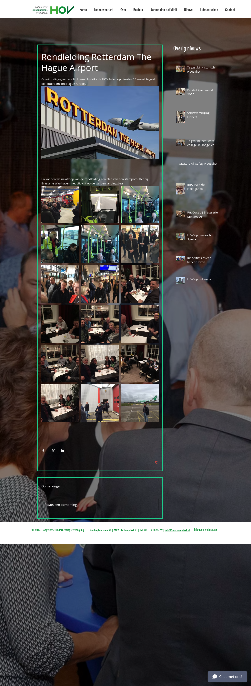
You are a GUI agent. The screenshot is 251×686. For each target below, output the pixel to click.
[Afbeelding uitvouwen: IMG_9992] (100, 284)
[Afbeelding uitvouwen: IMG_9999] (60, 204)
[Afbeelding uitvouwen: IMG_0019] (100, 324)
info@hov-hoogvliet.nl (177, 530)
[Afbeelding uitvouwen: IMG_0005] (100, 403)
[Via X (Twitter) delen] (53, 450)
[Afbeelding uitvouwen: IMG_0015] (60, 403)
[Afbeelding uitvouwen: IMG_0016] (100, 363)
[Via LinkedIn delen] (62, 450)
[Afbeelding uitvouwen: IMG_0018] (140, 324)
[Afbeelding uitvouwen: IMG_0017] (60, 363)
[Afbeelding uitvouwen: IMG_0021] (140, 284)
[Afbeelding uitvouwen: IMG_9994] (140, 244)
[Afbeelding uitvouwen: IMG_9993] (60, 284)
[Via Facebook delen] (43, 450)
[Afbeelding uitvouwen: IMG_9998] (100, 204)
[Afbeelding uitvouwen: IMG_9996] (60, 244)
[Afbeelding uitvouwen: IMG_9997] (140, 204)
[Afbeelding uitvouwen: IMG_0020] (60, 324)
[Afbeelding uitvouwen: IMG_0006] (140, 403)
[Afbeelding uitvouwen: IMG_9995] (100, 244)
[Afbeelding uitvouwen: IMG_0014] (140, 363)
